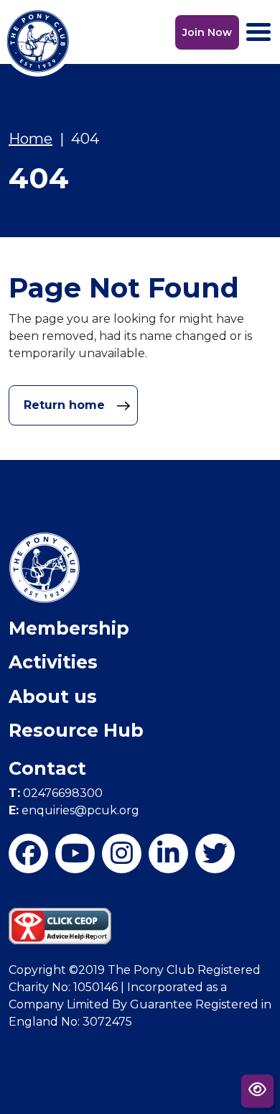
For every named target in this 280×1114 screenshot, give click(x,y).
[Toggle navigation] (258, 31)
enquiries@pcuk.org (74, 810)
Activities (53, 662)
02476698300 (56, 793)
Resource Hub (76, 730)
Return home (66, 405)
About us (53, 696)
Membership (69, 628)
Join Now (207, 32)
